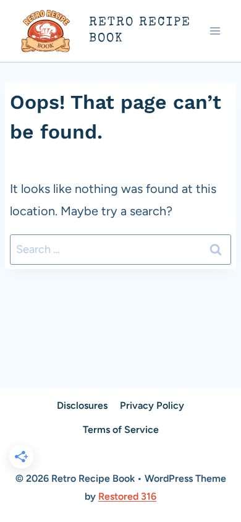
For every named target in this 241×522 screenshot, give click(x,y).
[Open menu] (214, 30)
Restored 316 (127, 496)
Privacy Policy (152, 405)
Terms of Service (121, 429)
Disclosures (82, 405)
